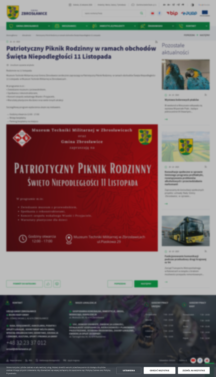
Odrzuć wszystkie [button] (159, 370)
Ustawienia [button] (129, 370)
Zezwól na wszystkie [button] (193, 370)
